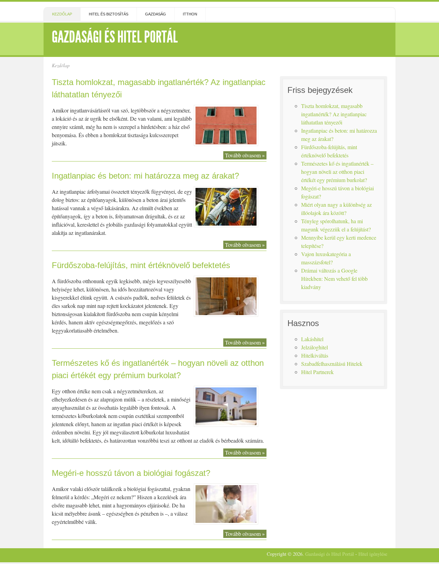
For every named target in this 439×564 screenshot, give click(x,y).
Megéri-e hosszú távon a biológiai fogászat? (131, 473)
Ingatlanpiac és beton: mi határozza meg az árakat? (145, 175)
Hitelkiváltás (314, 355)
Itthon (190, 14)
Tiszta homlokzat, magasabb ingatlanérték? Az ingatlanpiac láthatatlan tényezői (334, 114)
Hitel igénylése (372, 554)
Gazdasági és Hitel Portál (115, 37)
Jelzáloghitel (314, 347)
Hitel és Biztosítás (108, 14)
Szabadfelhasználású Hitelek (332, 363)
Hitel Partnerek (317, 371)
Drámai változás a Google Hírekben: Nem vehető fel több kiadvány (334, 278)
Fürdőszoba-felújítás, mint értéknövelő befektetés (141, 265)
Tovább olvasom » (245, 155)
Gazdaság (155, 14)
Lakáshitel (312, 339)
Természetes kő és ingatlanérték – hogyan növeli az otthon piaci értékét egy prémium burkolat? (337, 171)
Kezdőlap (62, 14)
